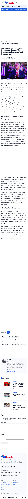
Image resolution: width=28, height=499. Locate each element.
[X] (5, 466)
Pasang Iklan (15, 482)
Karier (14, 484)
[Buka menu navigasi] (2, 2)
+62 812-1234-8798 (8, 477)
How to (7, 9)
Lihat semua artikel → (11, 371)
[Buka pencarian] (16, 2)
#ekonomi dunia (5, 339)
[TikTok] (11, 466)
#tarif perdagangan (21, 344)
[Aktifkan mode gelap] (19, 2)
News (3, 6)
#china (9, 336)
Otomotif (20, 6)
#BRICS (3, 336)
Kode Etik (3, 485)
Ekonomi (3, 45)
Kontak (14, 485)
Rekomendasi (23, 9)
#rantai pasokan (5, 344)
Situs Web (3, 440)
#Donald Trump (15, 336)
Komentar (3, 422)
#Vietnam (4, 347)
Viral (8, 6)
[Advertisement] (14, 26)
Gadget (17, 9)
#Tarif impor (13, 344)
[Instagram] (8, 466)
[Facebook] (2, 466)
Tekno (13, 6)
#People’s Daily (5, 341)
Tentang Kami (4, 482)
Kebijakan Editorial (5, 487)
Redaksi (3, 489)
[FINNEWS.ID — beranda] (9, 2)
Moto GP (12, 9)
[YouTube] (14, 466)
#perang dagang (14, 341)
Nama (2, 434)
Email (2, 437)
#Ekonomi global (14, 339)
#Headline (22, 339)
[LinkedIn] (17, 466)
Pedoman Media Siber (5, 484)
